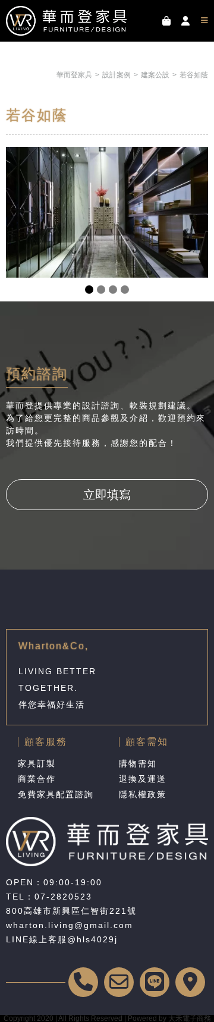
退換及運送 (142, 779)
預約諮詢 (37, 374)
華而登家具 (74, 75)
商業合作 (37, 779)
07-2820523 (63, 896)
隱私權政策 (142, 794)
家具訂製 (37, 763)
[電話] (83, 982)
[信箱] (119, 982)
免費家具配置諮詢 (56, 794)
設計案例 (116, 75)
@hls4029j (92, 939)
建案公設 (155, 75)
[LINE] (154, 982)
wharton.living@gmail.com (69, 925)
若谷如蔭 (194, 75)
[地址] (190, 982)
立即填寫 (107, 494)
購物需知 (138, 763)
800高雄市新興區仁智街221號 (71, 911)
